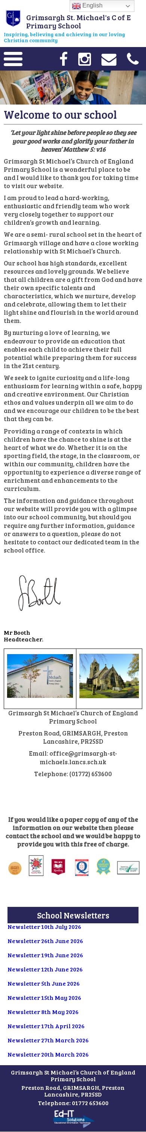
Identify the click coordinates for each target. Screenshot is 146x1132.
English (92, 5)
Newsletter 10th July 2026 (44, 926)
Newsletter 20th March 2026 (48, 1054)
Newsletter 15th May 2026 (44, 997)
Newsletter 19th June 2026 (45, 955)
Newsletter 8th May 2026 (43, 1012)
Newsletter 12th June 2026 (45, 969)
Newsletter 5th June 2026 (43, 983)
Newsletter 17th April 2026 (46, 1026)
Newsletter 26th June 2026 (45, 941)
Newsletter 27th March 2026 (48, 1040)
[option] (73, 88)
